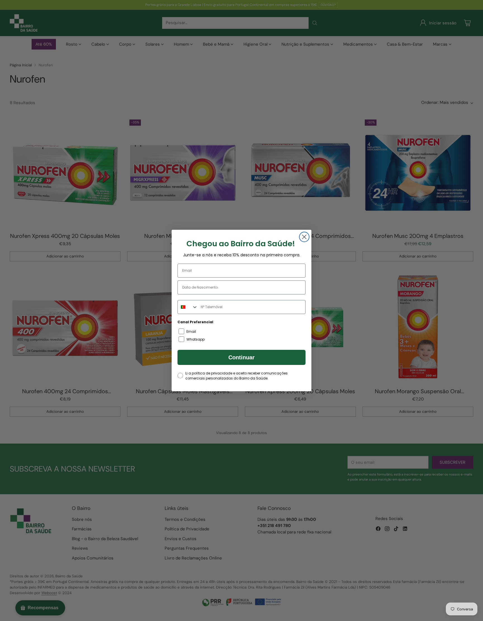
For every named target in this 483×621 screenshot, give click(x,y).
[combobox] (188, 307)
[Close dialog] (304, 237)
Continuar (241, 357)
